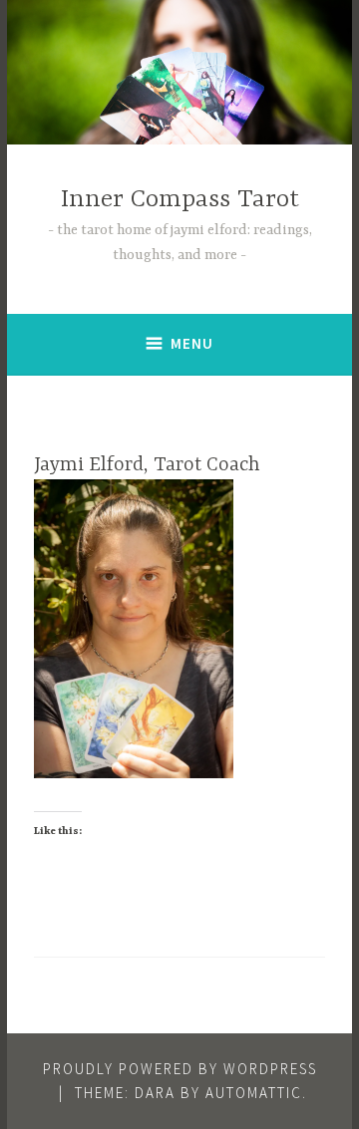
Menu (192, 343)
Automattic (253, 1092)
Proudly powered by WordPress (180, 1068)
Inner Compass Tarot (180, 199)
